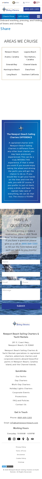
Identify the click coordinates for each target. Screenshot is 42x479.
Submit (21, 306)
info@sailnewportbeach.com (24, 423)
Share (5, 29)
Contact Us (21, 405)
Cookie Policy (21, 458)
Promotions (21, 397)
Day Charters (21, 381)
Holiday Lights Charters (21, 389)
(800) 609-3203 (29, 244)
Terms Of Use (21, 451)
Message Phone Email (11, 269)
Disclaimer (21, 454)
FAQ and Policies (21, 401)
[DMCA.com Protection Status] (7, 467)
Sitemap (21, 462)
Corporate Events (21, 393)
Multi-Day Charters (21, 385)
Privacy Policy (21, 447)
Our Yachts (21, 377)
